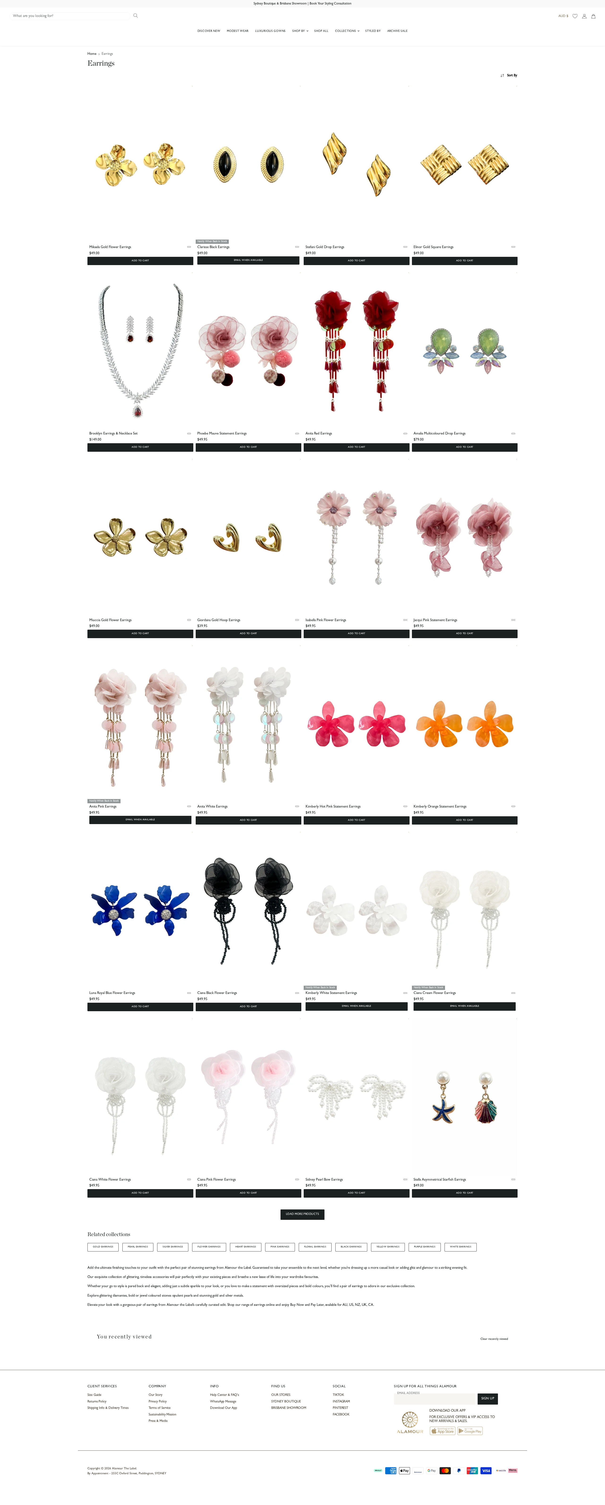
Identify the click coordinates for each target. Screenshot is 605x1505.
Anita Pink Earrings (103, 807)
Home (91, 54)
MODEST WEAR (238, 31)
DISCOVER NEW (209, 31)
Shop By (299, 31)
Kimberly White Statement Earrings (331, 993)
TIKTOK (338, 1395)
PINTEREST (340, 1408)
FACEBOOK (341, 1414)
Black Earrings (351, 1247)
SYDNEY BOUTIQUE (286, 1401)
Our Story (155, 1395)
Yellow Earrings (387, 1247)
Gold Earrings (103, 1247)
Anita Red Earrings (319, 434)
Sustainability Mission (162, 1414)
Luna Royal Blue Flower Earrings (112, 993)
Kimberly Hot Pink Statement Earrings (333, 807)
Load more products (302, 1214)
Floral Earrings (315, 1247)
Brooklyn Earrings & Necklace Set (113, 434)
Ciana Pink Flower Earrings (216, 1180)
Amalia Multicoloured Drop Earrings (440, 434)
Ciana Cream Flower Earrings (435, 993)
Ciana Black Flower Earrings (217, 993)
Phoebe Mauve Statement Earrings (222, 434)
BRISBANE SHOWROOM (288, 1408)
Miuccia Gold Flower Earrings (110, 620)
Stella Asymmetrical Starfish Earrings (440, 1180)
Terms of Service (160, 1408)
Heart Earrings (245, 1247)
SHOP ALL (321, 31)
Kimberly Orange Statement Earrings (440, 807)
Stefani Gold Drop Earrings (325, 247)
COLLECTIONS (346, 31)
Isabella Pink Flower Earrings (326, 620)
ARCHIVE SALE (397, 31)
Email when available (248, 260)
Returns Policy (96, 1401)
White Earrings (460, 1247)
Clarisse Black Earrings (213, 247)
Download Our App (223, 1408)
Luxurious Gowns (270, 31)
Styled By (372, 31)
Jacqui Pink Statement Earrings (435, 620)
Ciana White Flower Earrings (110, 1180)
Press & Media (158, 1421)
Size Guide (94, 1395)
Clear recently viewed (494, 1339)
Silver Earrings (173, 1247)
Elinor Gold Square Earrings (434, 247)
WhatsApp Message (223, 1401)
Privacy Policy (157, 1401)
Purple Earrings (424, 1247)
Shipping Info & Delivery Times (108, 1408)
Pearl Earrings (138, 1247)
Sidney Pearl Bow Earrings (324, 1180)
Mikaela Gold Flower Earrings (110, 247)
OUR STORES (280, 1395)
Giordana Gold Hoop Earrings (218, 620)
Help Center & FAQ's (224, 1395)
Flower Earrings (209, 1247)
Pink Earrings (280, 1247)
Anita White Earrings (212, 807)
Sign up (487, 1398)
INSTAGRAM (341, 1401)
